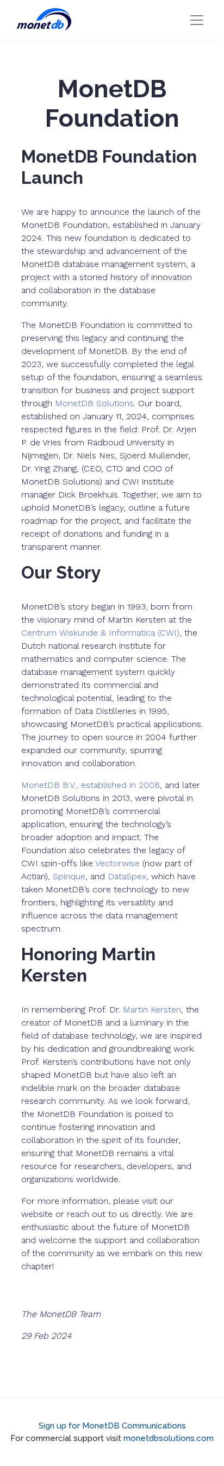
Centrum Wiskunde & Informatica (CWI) (100, 633)
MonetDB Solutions (94, 403)
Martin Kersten (152, 1009)
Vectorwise (117, 863)
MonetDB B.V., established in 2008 (90, 785)
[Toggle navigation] (196, 20)
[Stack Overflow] (112, 1411)
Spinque (69, 876)
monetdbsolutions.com (168, 1438)
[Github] (99, 1411)
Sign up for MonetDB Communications (112, 1426)
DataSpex (127, 876)
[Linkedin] (125, 1411)
